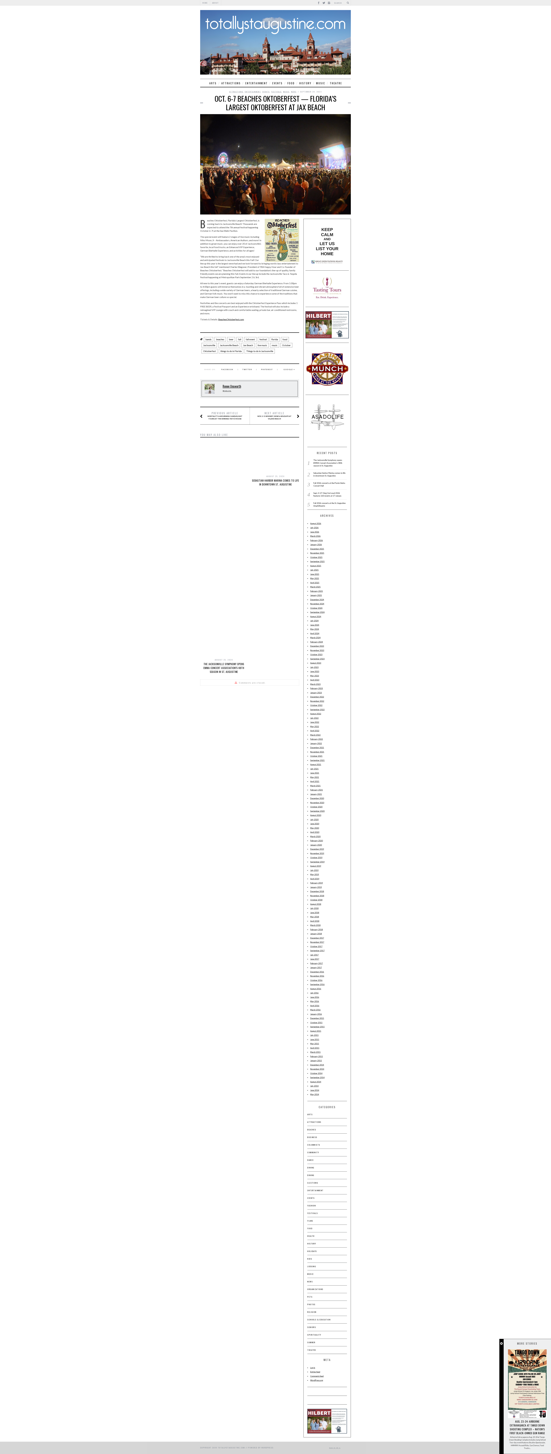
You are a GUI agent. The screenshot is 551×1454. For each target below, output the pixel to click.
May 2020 (314, 828)
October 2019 (316, 857)
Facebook (227, 369)
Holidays (312, 1251)
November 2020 (317, 802)
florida (274, 339)
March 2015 (315, 1052)
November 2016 (317, 976)
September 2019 (317, 862)
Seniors (311, 1327)
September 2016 (317, 984)
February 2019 (316, 883)
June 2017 (314, 959)
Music (320, 83)
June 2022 (314, 722)
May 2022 (314, 726)
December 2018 (317, 891)
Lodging (311, 1266)
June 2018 (314, 912)
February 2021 (316, 790)
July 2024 (314, 621)
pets (310, 1297)
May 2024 (314, 629)
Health (311, 1236)
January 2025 (316, 595)
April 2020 (314, 832)
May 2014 (314, 1094)
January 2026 (316, 544)
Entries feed (315, 1372)
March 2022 (315, 735)
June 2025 (314, 574)
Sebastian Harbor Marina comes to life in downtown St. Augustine (275, 482)
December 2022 (317, 697)
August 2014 (315, 1082)
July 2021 (314, 769)
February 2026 (316, 540)
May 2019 (314, 874)
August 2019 (315, 866)
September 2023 (317, 659)
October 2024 (316, 608)
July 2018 (314, 908)
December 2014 (317, 1065)
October (286, 345)
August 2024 (315, 616)
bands (208, 339)
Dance (310, 1160)
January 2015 (316, 1060)
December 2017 (317, 938)
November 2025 (317, 553)
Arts (213, 83)
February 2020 (316, 840)
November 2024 (317, 604)
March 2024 (315, 637)
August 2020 (315, 815)
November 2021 (317, 752)
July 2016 (314, 993)
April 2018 (314, 921)
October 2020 (316, 807)
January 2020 (316, 845)
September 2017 (317, 950)
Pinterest (267, 369)
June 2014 (314, 1090)
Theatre (336, 83)
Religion (311, 1312)
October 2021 (316, 756)
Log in (312, 1368)
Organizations (315, 1289)
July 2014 (314, 1086)
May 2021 (314, 777)
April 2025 (314, 583)
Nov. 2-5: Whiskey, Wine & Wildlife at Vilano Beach (274, 415)
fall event (250, 339)
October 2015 (316, 1022)
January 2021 (316, 794)
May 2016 (314, 1001)
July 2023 (314, 667)
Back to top (334, 1448)
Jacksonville (209, 345)
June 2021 (314, 773)
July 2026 (314, 527)
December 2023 (317, 646)
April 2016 (314, 1006)
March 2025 (315, 587)
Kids (309, 1259)
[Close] (501, 1343)
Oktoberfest (209, 351)
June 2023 (314, 671)
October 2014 (316, 1073)
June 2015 (314, 1039)
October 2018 (316, 900)
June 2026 (314, 532)
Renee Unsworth (232, 386)
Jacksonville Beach (229, 345)
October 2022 (316, 705)
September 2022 (317, 709)
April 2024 (314, 633)
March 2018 (315, 925)
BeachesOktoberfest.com (231, 319)
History (305, 83)
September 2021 (317, 760)
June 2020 (314, 824)
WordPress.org (316, 1380)
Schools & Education (319, 1319)
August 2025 (315, 566)
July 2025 (314, 570)
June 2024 (314, 625)
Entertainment (256, 83)
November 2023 (317, 650)
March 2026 (315, 536)
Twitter (247, 369)
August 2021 (315, 764)
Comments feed (317, 1376)
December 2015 (317, 1018)
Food (291, 83)
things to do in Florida (231, 351)
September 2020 (317, 811)
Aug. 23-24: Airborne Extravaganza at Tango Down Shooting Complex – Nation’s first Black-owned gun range (527, 1427)
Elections (312, 1183)
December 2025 (317, 549)
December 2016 (317, 972)
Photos (311, 1304)
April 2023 (314, 680)
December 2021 (317, 747)
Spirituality (314, 1335)
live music (262, 345)
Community (313, 1152)
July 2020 (314, 819)
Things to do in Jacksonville (259, 351)
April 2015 (314, 1048)
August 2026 (315, 523)
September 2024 (317, 612)
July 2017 (314, 955)
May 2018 (314, 917)
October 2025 (316, 557)
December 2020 (317, 798)
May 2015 (314, 1044)
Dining (310, 1167)
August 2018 (315, 904)
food (285, 339)
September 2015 (317, 1027)
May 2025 (314, 578)
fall (239, 339)
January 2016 (316, 1014)
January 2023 (316, 693)
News (294, 91)
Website (227, 391)
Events (277, 83)
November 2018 (317, 896)
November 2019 (317, 853)
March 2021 (315, 786)
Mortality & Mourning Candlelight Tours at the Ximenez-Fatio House (224, 415)
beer (231, 339)
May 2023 (314, 676)
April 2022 (314, 731)
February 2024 (316, 642)
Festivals (276, 91)
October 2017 (316, 946)
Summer (311, 1342)
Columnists (313, 1145)
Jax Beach (248, 345)
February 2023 (316, 688)
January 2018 (316, 934)
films (310, 1221)
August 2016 (315, 989)
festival (263, 339)
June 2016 (314, 997)
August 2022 (315, 714)
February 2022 (316, 739)
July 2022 (314, 718)
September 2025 (317, 561)
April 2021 (314, 781)
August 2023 (315, 663)
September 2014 (317, 1077)
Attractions (231, 83)
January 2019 (316, 887)
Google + (289, 369)
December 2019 (317, 849)
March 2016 (315, 1010)
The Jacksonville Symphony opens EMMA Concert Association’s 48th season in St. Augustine (223, 668)
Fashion (311, 1205)
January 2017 (316, 967)
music (275, 345)
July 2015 (314, 1035)
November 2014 (317, 1069)
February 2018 (316, 929)
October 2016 (316, 980)
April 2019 (314, 879)
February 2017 (316, 963)
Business (312, 1137)
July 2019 (314, 870)
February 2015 (316, 1056)
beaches (220, 339)
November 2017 (317, 942)
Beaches (311, 1129)
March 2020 (315, 836)
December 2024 (317, 599)
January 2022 (316, 743)
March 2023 (315, 684)
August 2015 (315, 1031)
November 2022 (317, 701)
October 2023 (316, 654)
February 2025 (316, 591)
